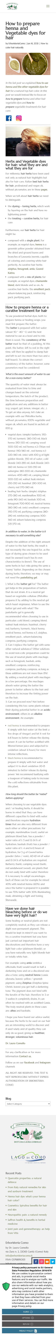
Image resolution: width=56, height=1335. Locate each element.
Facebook (29, 1062)
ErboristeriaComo (17, 43)
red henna (13, 725)
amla (32, 268)
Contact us (25, 1056)
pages (44, 189)
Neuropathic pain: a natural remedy (27, 1214)
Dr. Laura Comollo (15, 1043)
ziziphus (12, 268)
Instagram (45, 1062)
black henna (14, 758)
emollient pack (42, 289)
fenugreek (23, 268)
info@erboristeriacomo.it (19, 1255)
